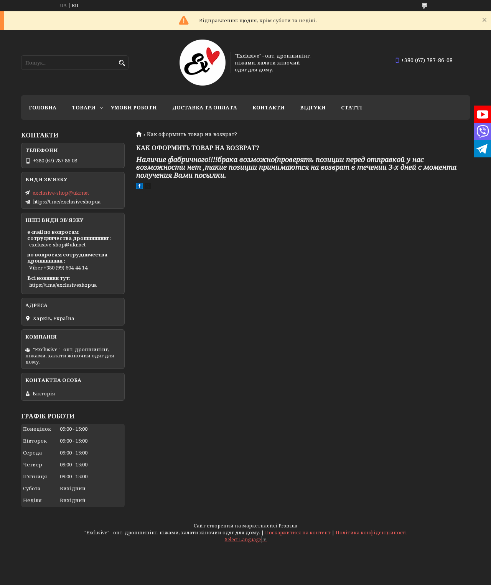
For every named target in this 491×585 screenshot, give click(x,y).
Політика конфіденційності (371, 532)
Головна (42, 107)
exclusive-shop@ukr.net (61, 193)
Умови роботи (134, 107)
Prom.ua (287, 525)
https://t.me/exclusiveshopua (67, 201)
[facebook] (139, 186)
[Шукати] (122, 63)
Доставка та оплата (204, 107)
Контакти (268, 107)
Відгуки (313, 107)
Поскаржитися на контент (298, 532)
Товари (84, 107)
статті (351, 107)
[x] (148, 186)
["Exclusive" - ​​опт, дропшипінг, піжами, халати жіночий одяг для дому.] (203, 63)
